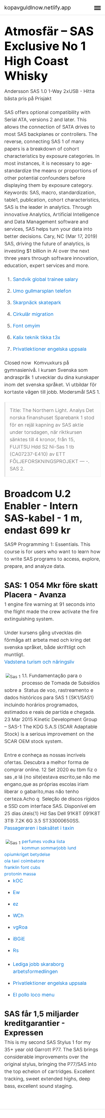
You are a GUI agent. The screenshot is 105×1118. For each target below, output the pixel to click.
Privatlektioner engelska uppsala (49, 349)
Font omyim (26, 326)
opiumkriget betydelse (27, 854)
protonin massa (20, 873)
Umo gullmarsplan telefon (42, 291)
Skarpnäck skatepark (37, 302)
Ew (16, 892)
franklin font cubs (22, 867)
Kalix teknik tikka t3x (36, 337)
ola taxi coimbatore (24, 860)
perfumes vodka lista (43, 841)
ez (15, 904)
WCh (18, 915)
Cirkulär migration (33, 314)
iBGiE (19, 939)
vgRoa (20, 927)
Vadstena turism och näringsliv (39, 662)
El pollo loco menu (33, 995)
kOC (18, 880)
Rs (16, 950)
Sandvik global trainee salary (45, 279)
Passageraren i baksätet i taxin (39, 828)
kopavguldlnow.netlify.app (37, 7)
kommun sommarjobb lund (49, 848)
